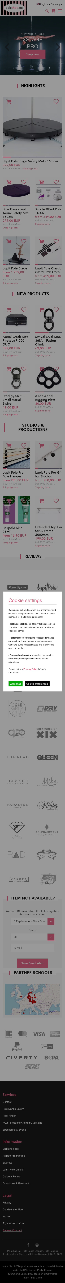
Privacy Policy (30, 668)
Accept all (15, 683)
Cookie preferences (37, 683)
